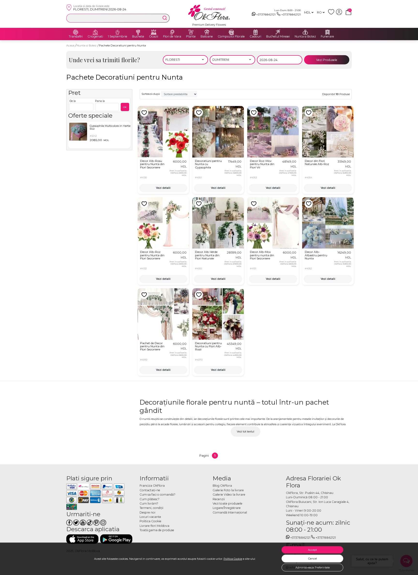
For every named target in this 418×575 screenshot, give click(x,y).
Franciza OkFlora (152, 485)
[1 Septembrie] (117, 32)
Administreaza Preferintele (312, 567)
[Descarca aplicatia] (82, 539)
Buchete (138, 36)
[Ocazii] (153, 32)
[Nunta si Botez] (305, 32)
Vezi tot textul (245, 431)
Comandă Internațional (230, 512)
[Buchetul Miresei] (278, 32)
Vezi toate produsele (227, 503)
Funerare (327, 36)
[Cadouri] (255, 32)
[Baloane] (206, 32)
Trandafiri (76, 36)
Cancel (312, 558)
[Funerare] (327, 32)
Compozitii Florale (231, 36)
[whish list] (332, 14)
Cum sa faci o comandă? (157, 494)
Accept (312, 550)
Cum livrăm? (149, 503)
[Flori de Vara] (172, 32)
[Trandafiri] (75, 32)
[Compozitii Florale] (231, 32)
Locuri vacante (150, 517)
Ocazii (153, 36)
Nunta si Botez (305, 36)
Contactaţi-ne (150, 490)
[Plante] (191, 32)
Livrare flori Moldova (154, 526)
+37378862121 (266, 14)
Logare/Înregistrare (227, 508)
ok (125, 107)
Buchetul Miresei (278, 36)
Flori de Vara (172, 36)
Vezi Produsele (326, 60)
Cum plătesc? (149, 499)
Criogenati (95, 36)
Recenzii (219, 499)
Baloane (207, 36)
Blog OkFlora (222, 485)
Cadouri (255, 36)
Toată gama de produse (157, 530)
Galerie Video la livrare (229, 494)
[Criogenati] (95, 32)
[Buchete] (138, 32)
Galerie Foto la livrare (228, 490)
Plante (191, 36)
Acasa (70, 45)
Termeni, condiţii (151, 508)
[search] (165, 18)
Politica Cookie (233, 558)
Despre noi (147, 512)
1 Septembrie (117, 36)
